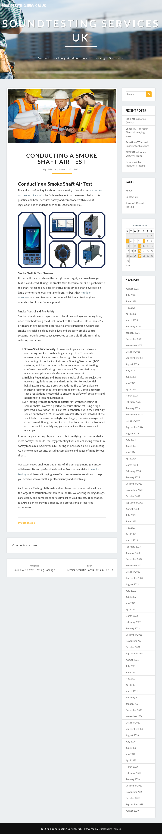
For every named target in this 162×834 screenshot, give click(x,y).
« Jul (128, 265)
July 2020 (131, 741)
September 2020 (134, 728)
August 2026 (132, 288)
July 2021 (131, 666)
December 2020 (134, 710)
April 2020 (131, 760)
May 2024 (130, 452)
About (129, 190)
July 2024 (131, 439)
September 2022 (134, 578)
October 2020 (133, 722)
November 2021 (134, 640)
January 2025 (133, 408)
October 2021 (133, 647)
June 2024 (131, 445)
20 (139, 250)
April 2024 (131, 458)
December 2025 (134, 339)
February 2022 (133, 622)
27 (139, 255)
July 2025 (131, 370)
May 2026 (130, 307)
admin (51, 169)
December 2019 (134, 785)
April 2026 (131, 313)
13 (139, 245)
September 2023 (134, 502)
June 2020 (131, 747)
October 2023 (133, 496)
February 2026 (133, 326)
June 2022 (131, 596)
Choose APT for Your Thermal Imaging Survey (137, 132)
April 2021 (131, 684)
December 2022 (134, 559)
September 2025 (134, 357)
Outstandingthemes (110, 828)
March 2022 (132, 615)
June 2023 (131, 521)
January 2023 (133, 552)
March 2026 (132, 320)
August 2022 (132, 584)
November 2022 (134, 565)
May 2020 (130, 754)
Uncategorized (26, 522)
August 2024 (132, 433)
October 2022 (133, 571)
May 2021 (130, 678)
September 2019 (134, 804)
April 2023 (131, 534)
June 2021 (131, 672)
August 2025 (132, 364)
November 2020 (134, 716)
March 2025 (132, 395)
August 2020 (132, 735)
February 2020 (133, 772)
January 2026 (133, 332)
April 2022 (131, 609)
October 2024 (133, 420)
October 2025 (133, 351)
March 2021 (132, 691)
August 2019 (132, 810)
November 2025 (134, 345)
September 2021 (134, 653)
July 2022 (131, 590)
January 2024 (133, 477)
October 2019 (133, 798)
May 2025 (130, 383)
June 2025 (131, 376)
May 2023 (130, 527)
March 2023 (132, 540)
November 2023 (134, 489)
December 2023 (134, 483)
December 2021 (134, 634)
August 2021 (132, 659)
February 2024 (133, 471)
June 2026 (131, 301)
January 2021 (133, 703)
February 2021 (133, 697)
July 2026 (131, 295)
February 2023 (133, 546)
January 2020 (133, 779)
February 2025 (133, 401)
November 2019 (134, 791)
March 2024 (132, 464)
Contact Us (132, 196)
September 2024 (134, 427)
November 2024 (134, 414)
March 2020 (132, 766)
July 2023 (131, 515)
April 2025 (131, 389)
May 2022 (130, 603)
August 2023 (132, 508)
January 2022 (133, 628)
